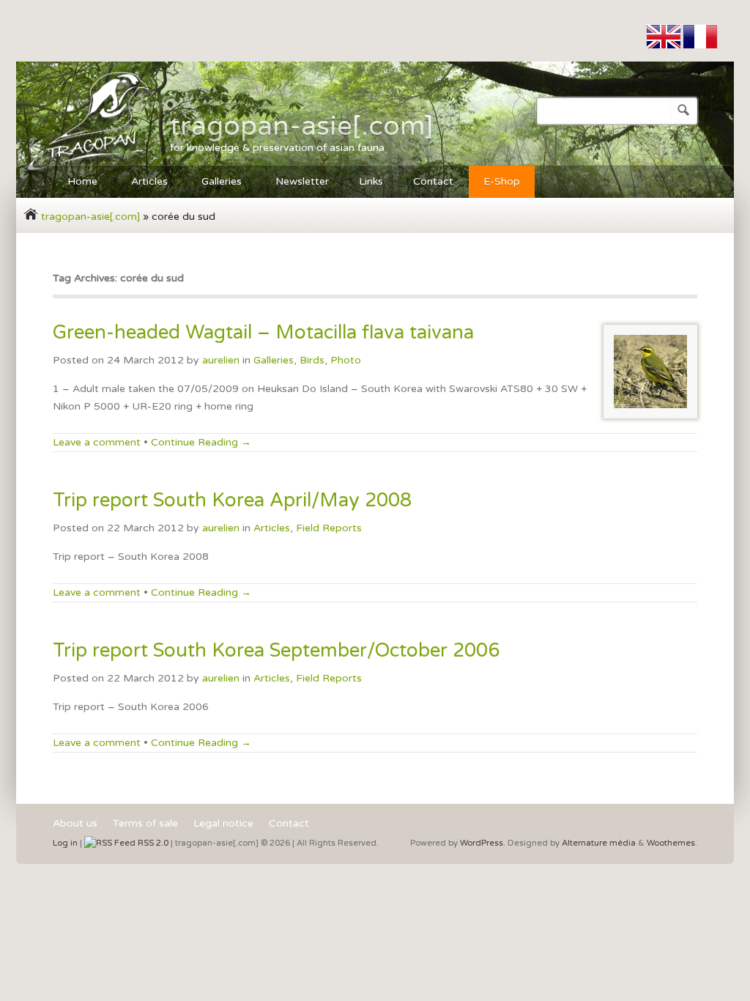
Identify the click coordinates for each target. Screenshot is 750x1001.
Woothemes (671, 843)
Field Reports (329, 528)
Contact (433, 181)
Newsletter (302, 181)
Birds (312, 360)
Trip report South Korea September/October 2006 (276, 650)
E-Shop (501, 181)
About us (75, 824)
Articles (142, 183)
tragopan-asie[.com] (302, 126)
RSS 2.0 (151, 843)
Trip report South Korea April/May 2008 (232, 500)
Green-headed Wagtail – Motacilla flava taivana (263, 332)
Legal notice (223, 824)
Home (75, 183)
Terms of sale (145, 824)
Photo (345, 360)
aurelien (221, 360)
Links (371, 181)
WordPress (481, 843)
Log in (65, 843)
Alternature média (599, 843)
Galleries (214, 183)
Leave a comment (97, 442)
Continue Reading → (201, 442)
